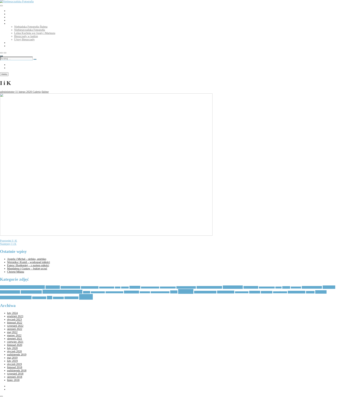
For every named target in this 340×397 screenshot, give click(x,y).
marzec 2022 (14, 335)
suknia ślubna (266, 292)
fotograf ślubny (250, 287)
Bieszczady (53, 287)
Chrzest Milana (15, 271)
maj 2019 (12, 357)
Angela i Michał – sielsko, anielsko (26, 258)
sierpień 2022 (14, 329)
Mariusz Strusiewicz (312, 287)
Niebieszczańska (31, 292)
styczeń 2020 (14, 351)
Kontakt (11, 45)
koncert (278, 287)
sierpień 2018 (14, 376)
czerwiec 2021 (15, 341)
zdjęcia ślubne (39, 297)
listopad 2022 (14, 322)
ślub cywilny (58, 298)
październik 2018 (16, 370)
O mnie (11, 13)
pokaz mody (145, 292)
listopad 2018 (14, 367)
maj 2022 (12, 332)
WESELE (321, 292)
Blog (10, 20)
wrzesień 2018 (15, 373)
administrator (7, 91)
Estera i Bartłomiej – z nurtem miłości (28, 265)
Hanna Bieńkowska (267, 287)
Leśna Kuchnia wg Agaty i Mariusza (34, 33)
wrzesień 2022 (15, 325)
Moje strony (14, 23)
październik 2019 (16, 354)
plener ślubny (131, 292)
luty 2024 (12, 313)
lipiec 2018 (13, 380)
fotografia (134, 287)
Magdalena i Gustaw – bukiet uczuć (27, 268)
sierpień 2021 (14, 338)
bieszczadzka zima (106, 287)
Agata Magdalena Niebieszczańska (22, 287)
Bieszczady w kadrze (26, 36)
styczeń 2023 (14, 319)
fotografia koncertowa (150, 287)
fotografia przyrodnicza (186, 287)
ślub (49, 297)
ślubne (45, 91)
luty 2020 (12, 348)
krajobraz (286, 287)
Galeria (37, 91)
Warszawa (310, 292)
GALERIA (13, 10)
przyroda (185, 291)
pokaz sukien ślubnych (160, 292)
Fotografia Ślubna (233, 287)
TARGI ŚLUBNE (280, 292)
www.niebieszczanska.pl (16, 297)
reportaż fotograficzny (205, 292)
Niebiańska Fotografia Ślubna (23, 17)
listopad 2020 (14, 344)
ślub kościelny (71, 297)
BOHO (117, 287)
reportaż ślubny (225, 292)
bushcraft (125, 287)
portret (173, 291)
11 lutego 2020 (24, 91)
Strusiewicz (254, 292)
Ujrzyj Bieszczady (24, 39)
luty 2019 (12, 360)
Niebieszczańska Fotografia (29, 29)
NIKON (86, 292)
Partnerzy (12, 42)
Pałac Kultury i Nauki (114, 292)
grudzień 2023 (15, 316)
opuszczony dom (98, 292)
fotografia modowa (168, 287)
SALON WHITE (241, 292)
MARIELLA (296, 287)
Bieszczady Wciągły (70, 287)
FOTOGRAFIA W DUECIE (209, 287)
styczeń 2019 (14, 364)
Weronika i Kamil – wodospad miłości (28, 262)
